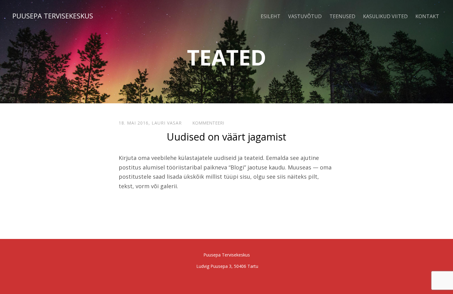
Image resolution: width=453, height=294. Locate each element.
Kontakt (427, 16)
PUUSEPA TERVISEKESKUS (52, 15)
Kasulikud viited (385, 16)
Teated (226, 57)
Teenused (342, 16)
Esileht (270, 16)
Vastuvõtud (305, 16)
